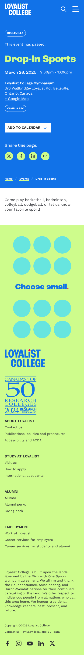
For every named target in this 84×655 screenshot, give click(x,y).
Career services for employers (29, 540)
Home (9, 178)
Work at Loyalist (18, 533)
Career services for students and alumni (37, 546)
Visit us (11, 462)
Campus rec (15, 108)
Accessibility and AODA (23, 440)
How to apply (15, 469)
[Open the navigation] (75, 10)
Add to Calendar (23, 128)
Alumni (10, 498)
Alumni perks (15, 504)
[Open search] (64, 9)
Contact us (13, 427)
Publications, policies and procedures (35, 434)
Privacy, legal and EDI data (41, 631)
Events (24, 178)
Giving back (14, 511)
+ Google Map (16, 98)
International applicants (24, 475)
